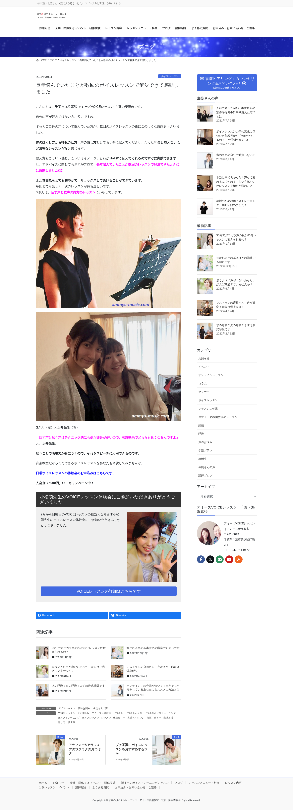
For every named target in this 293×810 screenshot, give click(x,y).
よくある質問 (100, 787)
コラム (202, 383)
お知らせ (203, 358)
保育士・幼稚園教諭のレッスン (217, 417)
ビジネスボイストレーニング (160, 713)
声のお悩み (84, 708)
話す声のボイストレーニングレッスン (145, 782)
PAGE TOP (282, 782)
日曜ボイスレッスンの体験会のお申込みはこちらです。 (76, 473)
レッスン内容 (233, 782)
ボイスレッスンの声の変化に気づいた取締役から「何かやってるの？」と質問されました (235, 135)
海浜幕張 (168, 717)
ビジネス (118, 713)
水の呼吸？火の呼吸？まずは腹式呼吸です (78, 685)
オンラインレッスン (210, 375)
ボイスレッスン (170, 76)
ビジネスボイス (133, 713)
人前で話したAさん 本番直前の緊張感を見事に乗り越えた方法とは (235, 112)
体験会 (116, 717)
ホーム (43, 782)
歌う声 (157, 717)
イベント (203, 366)
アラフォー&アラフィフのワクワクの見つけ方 (85, 749)
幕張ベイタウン (136, 717)
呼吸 (201, 433)
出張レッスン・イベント (54, 787)
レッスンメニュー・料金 (204, 782)
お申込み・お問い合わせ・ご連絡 (136, 787)
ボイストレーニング (69, 717)
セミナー (203, 391)
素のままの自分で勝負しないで (235, 155)
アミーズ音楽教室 (101, 713)
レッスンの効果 (208, 408)
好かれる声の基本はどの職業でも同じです (153, 648)
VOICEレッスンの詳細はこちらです (109, 591)
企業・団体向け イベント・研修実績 (92, 782)
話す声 (71, 722)
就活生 (202, 458)
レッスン (106, 717)
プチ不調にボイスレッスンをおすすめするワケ (131, 749)
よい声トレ (83, 713)
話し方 (61, 722)
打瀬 (149, 717)
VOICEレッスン (66, 713)
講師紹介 (81, 787)
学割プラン (205, 450)
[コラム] (50, 749)
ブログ (178, 782)
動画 (201, 425)
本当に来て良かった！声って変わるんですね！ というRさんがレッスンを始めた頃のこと (235, 181)
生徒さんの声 (100, 708)
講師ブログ (205, 475)
